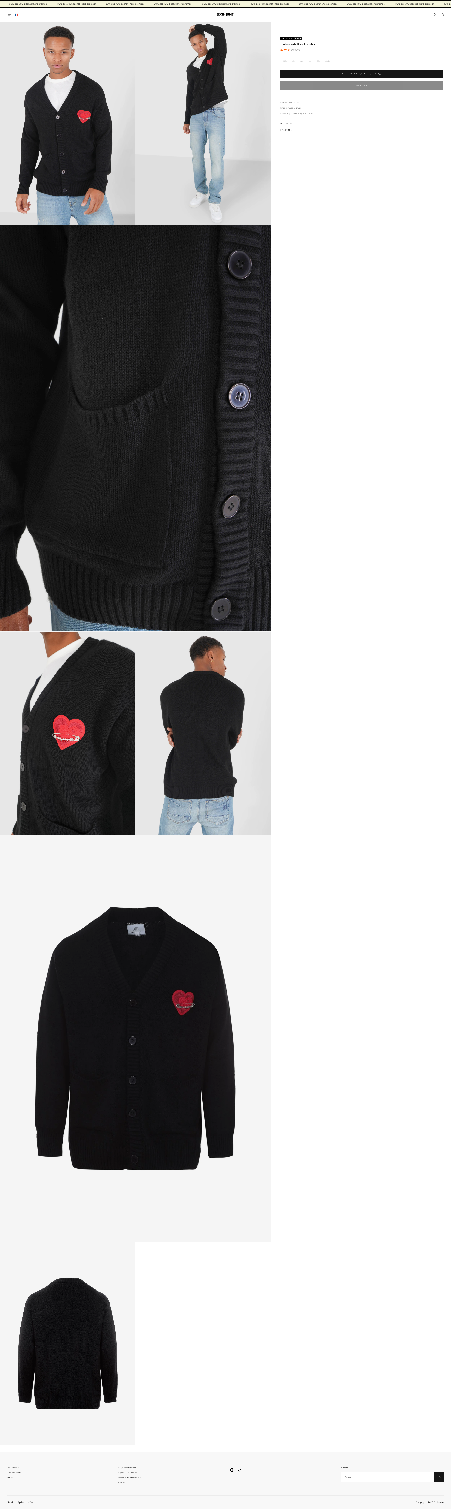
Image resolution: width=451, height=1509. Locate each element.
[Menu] (9, 14)
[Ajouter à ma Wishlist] (361, 93)
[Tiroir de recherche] (435, 14)
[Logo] (225, 15)
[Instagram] (232, 1470)
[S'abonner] (439, 1477)
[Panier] (442, 14)
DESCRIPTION (286, 123)
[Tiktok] (239, 1470)
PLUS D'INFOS (286, 130)
